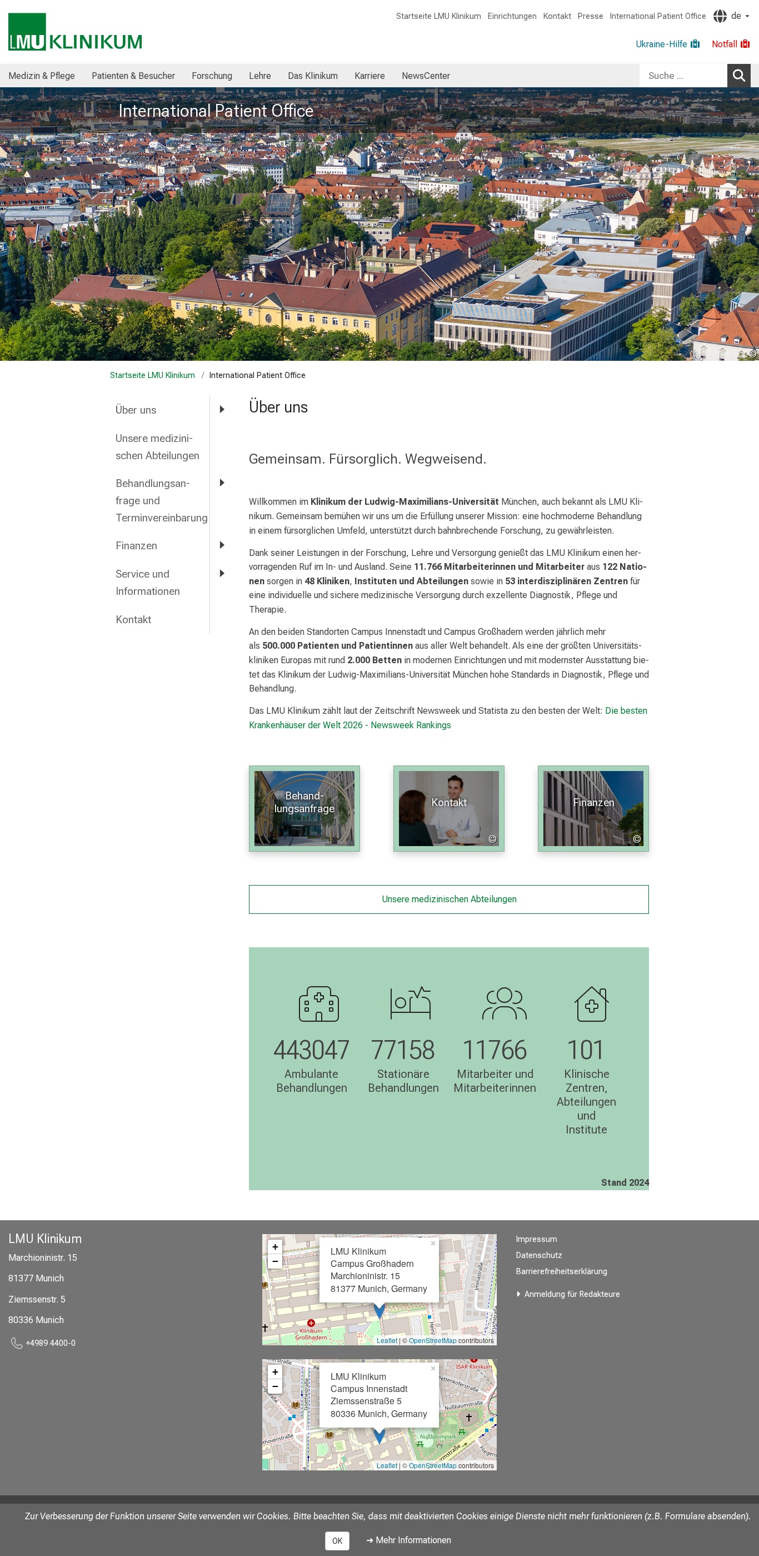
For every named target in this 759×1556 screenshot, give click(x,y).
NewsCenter (426, 76)
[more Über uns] (221, 409)
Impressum (536, 1239)
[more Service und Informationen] (221, 573)
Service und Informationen (148, 583)
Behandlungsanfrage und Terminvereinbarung (162, 500)
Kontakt (557, 16)
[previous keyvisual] (12, 224)
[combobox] (695, 75)
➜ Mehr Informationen (408, 1540)
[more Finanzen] (221, 545)
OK (337, 1541)
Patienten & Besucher (133, 76)
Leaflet (387, 1340)
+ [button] (275, 1246)
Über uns (136, 410)
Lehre (260, 76)
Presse (590, 16)
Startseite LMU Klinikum (438, 16)
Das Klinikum (313, 76)
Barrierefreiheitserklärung (561, 1271)
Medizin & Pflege (41, 76)
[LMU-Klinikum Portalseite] (75, 32)
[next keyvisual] (746, 224)
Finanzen (136, 545)
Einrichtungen (512, 16)
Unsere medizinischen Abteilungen (157, 447)
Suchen (739, 75)
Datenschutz (539, 1255)
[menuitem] (41, 75)
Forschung (212, 76)
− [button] (275, 1261)
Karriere (369, 76)
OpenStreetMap (433, 1340)
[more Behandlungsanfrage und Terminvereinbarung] (221, 483)
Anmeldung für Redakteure (572, 1294)
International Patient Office (658, 16)
